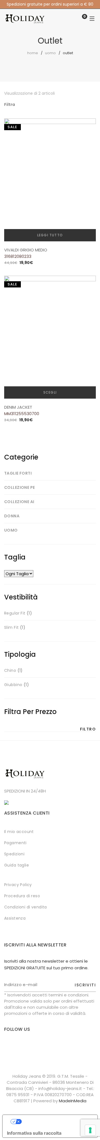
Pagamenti (15, 843)
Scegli (50, 392)
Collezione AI (19, 501)
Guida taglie (16, 865)
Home (32, 53)
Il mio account (19, 831)
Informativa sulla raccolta (34, 1133)
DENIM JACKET (18, 407)
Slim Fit (11, 627)
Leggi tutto (50, 235)
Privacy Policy (18, 884)
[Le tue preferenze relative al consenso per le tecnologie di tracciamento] (90, 1130)
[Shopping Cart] (79, 18)
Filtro (88, 729)
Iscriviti (85, 985)
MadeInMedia (72, 1101)
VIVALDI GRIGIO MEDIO (25, 250)
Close (95, 5)
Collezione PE (19, 487)
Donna (11, 516)
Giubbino (13, 684)
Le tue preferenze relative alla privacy (55, 1122)
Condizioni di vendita (25, 907)
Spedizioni (14, 854)
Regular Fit (15, 613)
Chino (10, 670)
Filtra (9, 104)
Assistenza (15, 918)
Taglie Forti (18, 473)
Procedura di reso (22, 896)
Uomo (50, 53)
